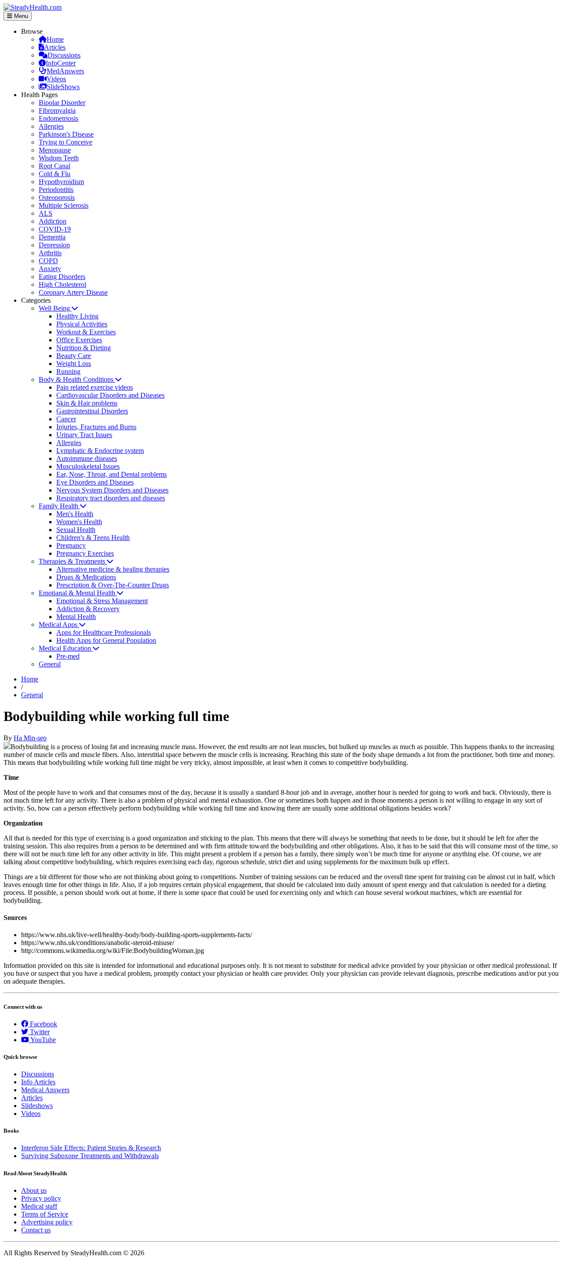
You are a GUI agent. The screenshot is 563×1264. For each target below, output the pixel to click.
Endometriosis (58, 118)
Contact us (36, 1230)
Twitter (39, 1032)
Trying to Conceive (65, 142)
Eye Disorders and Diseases (95, 482)
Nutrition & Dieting (83, 347)
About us (34, 1190)
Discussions (64, 55)
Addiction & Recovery (88, 608)
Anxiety (50, 268)
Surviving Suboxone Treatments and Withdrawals (90, 1155)
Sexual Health (75, 529)
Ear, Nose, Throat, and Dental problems (111, 474)
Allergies (51, 126)
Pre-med (68, 656)
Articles (55, 47)
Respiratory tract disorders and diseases (110, 498)
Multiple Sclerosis (63, 205)
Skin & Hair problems (86, 403)
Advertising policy (47, 1222)
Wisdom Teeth (59, 158)
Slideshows (37, 1105)
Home (55, 39)
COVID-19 (55, 229)
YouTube (42, 1039)
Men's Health (74, 514)
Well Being (55, 308)
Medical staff (39, 1206)
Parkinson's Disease (66, 134)
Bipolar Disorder (62, 102)
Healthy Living (77, 316)
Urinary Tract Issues (84, 434)
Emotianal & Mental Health (78, 593)
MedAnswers (65, 71)
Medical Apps (59, 624)
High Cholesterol (62, 284)
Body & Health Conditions (77, 379)
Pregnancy (71, 545)
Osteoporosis (57, 197)
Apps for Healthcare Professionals (103, 632)
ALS (45, 213)
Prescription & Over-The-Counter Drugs (112, 585)
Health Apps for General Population (106, 640)
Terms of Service (44, 1214)
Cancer (66, 419)
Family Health (59, 506)
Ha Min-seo (30, 738)
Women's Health (79, 521)
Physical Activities (81, 324)
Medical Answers (45, 1090)
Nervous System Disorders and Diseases (112, 490)
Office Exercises (79, 340)
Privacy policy (41, 1198)
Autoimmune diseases (86, 458)
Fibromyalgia (57, 110)
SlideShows (63, 87)
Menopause (55, 150)
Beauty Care (73, 355)
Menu (20, 16)
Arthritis (50, 253)
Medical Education (66, 648)
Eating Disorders (62, 276)
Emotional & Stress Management (102, 601)
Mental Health (76, 616)
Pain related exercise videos (94, 387)
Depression (54, 245)
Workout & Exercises (86, 332)
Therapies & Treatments (73, 561)
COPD (48, 260)
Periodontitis (56, 189)
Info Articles (38, 1082)
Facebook (42, 1024)
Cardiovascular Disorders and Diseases (110, 395)
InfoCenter (61, 63)
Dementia (52, 237)
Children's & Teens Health (93, 537)
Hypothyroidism (61, 181)
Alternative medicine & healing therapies (112, 569)
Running (68, 371)
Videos (56, 79)
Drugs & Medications (86, 577)
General (50, 664)
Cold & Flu (54, 173)
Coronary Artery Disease (73, 292)
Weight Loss (73, 363)
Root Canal (54, 166)
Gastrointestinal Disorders (92, 411)
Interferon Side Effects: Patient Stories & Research (91, 1148)
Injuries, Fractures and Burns (96, 427)
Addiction (52, 221)
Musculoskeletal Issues (88, 466)
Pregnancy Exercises (85, 553)
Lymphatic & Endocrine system (100, 450)
